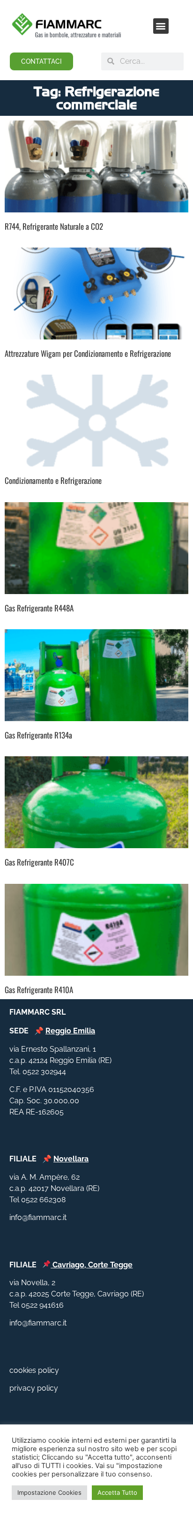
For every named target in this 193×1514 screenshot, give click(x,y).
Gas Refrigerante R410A (39, 989)
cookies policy (34, 1370)
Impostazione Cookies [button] (49, 1492)
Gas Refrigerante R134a (38, 735)
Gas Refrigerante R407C (39, 862)
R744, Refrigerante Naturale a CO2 (54, 226)
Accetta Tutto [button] (117, 1492)
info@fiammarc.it (38, 1217)
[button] (161, 26)
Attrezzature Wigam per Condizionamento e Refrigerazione (88, 353)
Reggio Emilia (70, 1030)
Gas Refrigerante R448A (39, 608)
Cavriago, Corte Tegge (92, 1264)
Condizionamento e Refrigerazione (53, 480)
